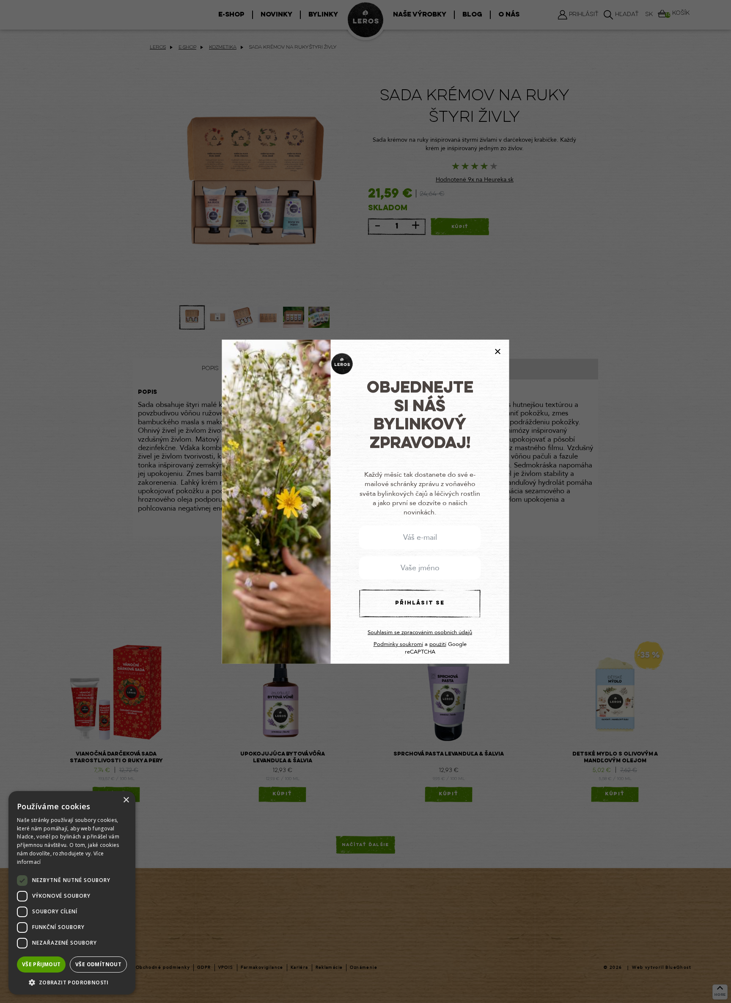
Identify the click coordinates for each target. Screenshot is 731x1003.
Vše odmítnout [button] (98, 964)
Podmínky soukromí (398, 644)
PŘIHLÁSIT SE (420, 603)
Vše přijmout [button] (41, 964)
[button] (72, 982)
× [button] (126, 800)
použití (437, 644)
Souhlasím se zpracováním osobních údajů (420, 632)
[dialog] (71, 893)
